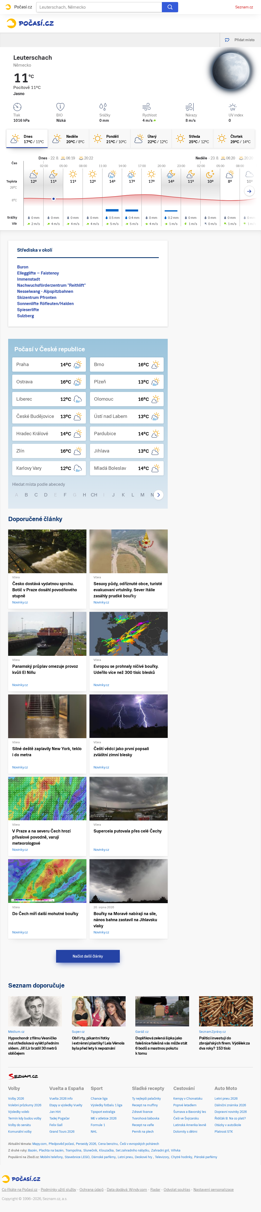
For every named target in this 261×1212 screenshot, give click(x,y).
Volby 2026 (16, 1098)
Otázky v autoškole (228, 1125)
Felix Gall (55, 1125)
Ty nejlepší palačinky (146, 1098)
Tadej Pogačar (59, 1118)
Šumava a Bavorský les (189, 1112)
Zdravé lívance (142, 1112)
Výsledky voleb (18, 1112)
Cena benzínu (108, 1144)
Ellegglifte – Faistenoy (38, 273)
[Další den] (249, 191)
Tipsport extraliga (103, 1112)
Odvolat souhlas (177, 1190)
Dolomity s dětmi (185, 1131)
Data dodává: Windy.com (127, 1190)
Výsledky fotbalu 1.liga (106, 1105)
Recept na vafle (143, 1125)
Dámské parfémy (104, 1157)
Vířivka (175, 1150)
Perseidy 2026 (86, 1144)
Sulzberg (25, 315)
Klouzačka (106, 1150)
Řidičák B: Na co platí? (230, 1118)
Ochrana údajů (91, 1190)
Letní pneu (125, 1157)
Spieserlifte (28, 309)
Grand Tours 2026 (61, 1131)
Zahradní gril (160, 1150)
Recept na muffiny (145, 1105)
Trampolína (73, 1150)
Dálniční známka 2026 (230, 1105)
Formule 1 (98, 1125)
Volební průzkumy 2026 (24, 1105)
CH (94, 494)
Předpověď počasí (61, 1144)
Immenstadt (28, 279)
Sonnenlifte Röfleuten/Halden (45, 303)
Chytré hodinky (181, 1157)
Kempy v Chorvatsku (187, 1098)
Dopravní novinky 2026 (231, 1112)
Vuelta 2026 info (61, 1098)
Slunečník (90, 1150)
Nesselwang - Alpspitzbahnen (45, 291)
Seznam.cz (244, 7)
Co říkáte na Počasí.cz (19, 1190)
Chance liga (99, 1098)
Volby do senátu (19, 1125)
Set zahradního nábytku (132, 1150)
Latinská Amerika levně (189, 1125)
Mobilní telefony (51, 1157)
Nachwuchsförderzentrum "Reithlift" (51, 285)
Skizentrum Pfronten (36, 297)
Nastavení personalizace (213, 1190)
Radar (155, 1190)
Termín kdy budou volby (24, 1118)
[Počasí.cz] (30, 23)
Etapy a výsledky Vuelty (65, 1105)
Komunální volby (20, 1131)
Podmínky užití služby (58, 1190)
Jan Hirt (55, 1112)
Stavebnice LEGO (77, 1157)
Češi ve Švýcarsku (186, 1118)
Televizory (162, 1157)
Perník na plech (143, 1131)
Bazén (32, 1150)
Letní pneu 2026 (226, 1098)
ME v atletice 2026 (103, 1118)
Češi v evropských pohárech (139, 1144)
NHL (94, 1131)
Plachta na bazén (51, 1150)
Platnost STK (224, 1131)
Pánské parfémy (205, 1157)
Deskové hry (144, 1157)
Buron (22, 267)
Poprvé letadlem (185, 1105)
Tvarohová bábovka (145, 1118)
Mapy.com (39, 1144)
